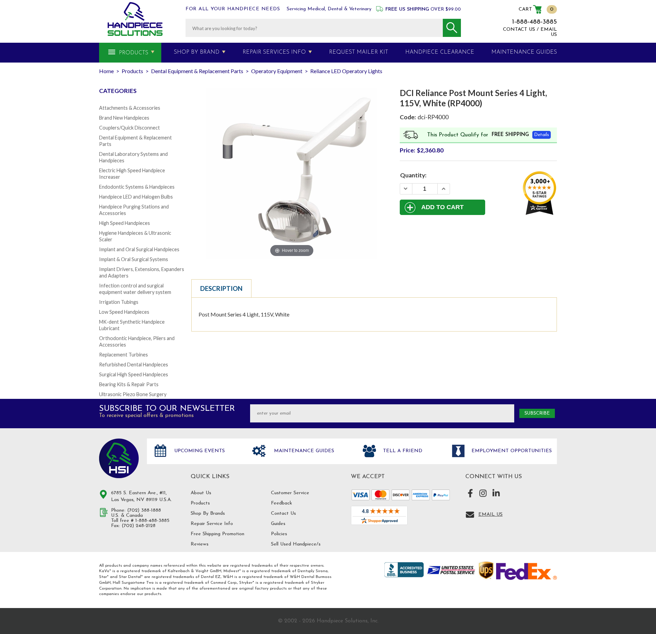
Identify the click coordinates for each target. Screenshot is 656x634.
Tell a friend (401, 451)
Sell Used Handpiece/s (295, 544)
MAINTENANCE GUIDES (524, 52)
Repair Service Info (212, 523)
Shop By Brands (208, 513)
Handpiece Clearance (439, 52)
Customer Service (290, 493)
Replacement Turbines (123, 355)
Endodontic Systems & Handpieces (137, 187)
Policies (279, 534)
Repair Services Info (274, 52)
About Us (201, 493)
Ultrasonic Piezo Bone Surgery (132, 394)
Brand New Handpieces (124, 118)
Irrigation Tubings (118, 302)
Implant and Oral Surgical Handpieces (139, 249)
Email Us (490, 514)
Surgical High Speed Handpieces (133, 374)
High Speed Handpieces (124, 223)
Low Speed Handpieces (124, 312)
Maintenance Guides (303, 451)
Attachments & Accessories (129, 108)
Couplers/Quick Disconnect (129, 128)
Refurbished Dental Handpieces (133, 364)
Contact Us (283, 513)
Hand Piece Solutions (119, 458)
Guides (278, 523)
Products (133, 53)
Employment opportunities (511, 451)
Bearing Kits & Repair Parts (129, 384)
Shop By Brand (196, 52)
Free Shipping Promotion (217, 534)
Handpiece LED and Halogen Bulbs (136, 197)
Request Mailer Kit (358, 52)
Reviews (199, 544)
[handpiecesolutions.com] (135, 19)
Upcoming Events (199, 451)
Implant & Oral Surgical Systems (133, 259)
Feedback (281, 503)
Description (221, 288)
